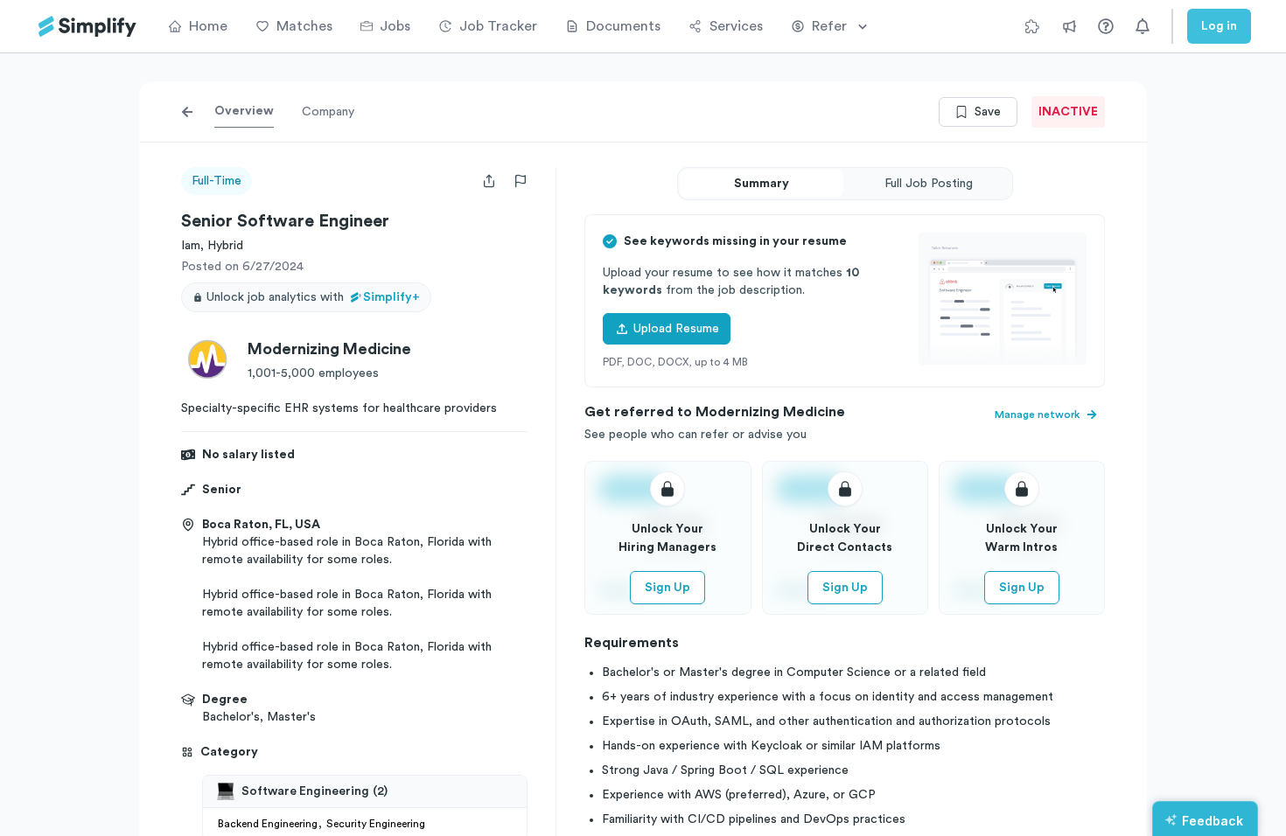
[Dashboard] (87, 27)
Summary (761, 184)
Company (328, 112)
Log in (1219, 26)
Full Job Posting (928, 184)
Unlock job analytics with (313, 297)
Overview (244, 111)
